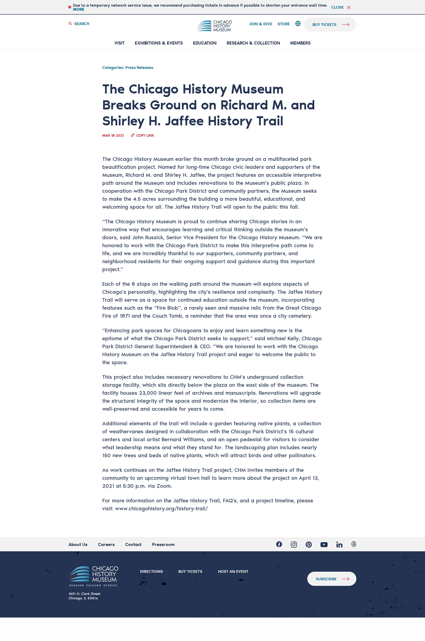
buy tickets (324, 24)
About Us (78, 544)
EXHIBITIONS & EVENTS (159, 43)
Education (204, 43)
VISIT (119, 43)
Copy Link (145, 135)
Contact (133, 544)
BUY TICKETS (190, 571)
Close (337, 7)
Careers (106, 544)
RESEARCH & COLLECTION (253, 43)
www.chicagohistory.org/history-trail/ (161, 508)
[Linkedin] (339, 544)
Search (81, 23)
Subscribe (326, 579)
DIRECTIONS (151, 571)
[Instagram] (294, 544)
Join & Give (260, 24)
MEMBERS (300, 43)
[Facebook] (279, 544)
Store (284, 24)
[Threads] (353, 544)
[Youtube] (324, 544)
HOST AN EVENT (233, 571)
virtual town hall (190, 478)
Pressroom (163, 544)
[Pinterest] (309, 544)
